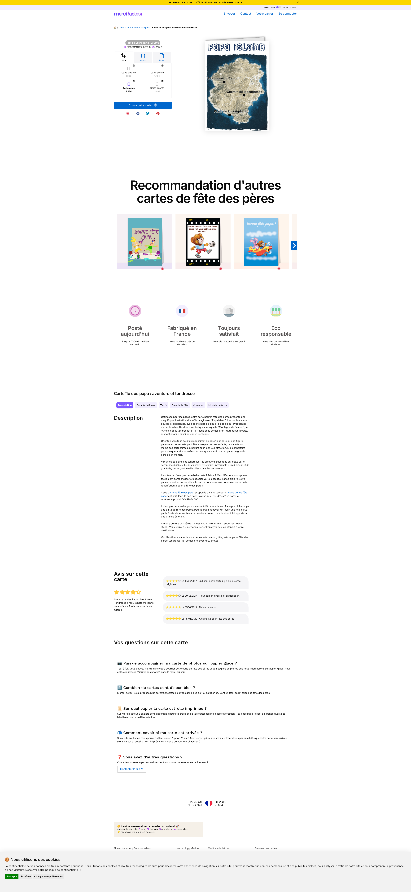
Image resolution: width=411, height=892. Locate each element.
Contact (245, 13)
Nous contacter (123, 848)
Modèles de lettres (218, 848)
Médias (195, 848)
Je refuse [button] (26, 876)
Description (125, 405)
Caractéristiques (145, 405)
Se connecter (287, 13)
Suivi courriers (142, 848)
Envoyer (229, 13)
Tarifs (163, 405)
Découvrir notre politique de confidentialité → (53, 869)
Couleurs (198, 405)
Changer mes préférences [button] (48, 876)
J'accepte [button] (11, 876)
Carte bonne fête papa (139, 27)
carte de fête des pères (181, 492)
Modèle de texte (217, 405)
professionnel (289, 7)
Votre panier (264, 13)
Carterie (122, 27)
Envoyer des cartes (266, 848)
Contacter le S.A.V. (131, 769)
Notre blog (183, 848)
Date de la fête (180, 405)
